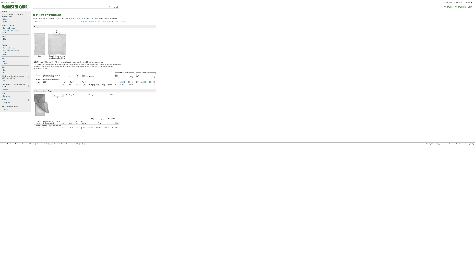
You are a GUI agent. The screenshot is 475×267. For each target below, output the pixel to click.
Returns (17, 144)
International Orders (28, 144)
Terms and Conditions (456, 144)
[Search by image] (117, 6)
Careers (39, 144)
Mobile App (47, 144)
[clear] (109, 6)
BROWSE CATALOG (9, 2)
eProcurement (69, 144)
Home (3, 144)
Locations (10, 144)
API (77, 144)
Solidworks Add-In (57, 144)
